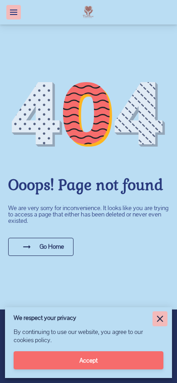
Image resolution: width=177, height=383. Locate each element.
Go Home (51, 246)
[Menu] (13, 12)
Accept (88, 360)
